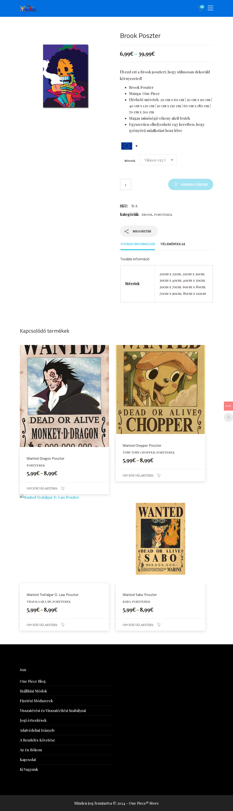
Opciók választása (42, 488)
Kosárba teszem (194, 184)
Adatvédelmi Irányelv (37, 730)
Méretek (129, 160)
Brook (147, 214)
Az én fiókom (31, 749)
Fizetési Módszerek (36, 700)
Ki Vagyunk (29, 769)
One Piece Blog (33, 681)
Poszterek (163, 214)
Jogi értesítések (33, 720)
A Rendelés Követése (37, 740)
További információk (137, 244)
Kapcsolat (28, 759)
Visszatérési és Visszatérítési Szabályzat (53, 710)
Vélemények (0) (173, 244)
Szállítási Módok (33, 691)
